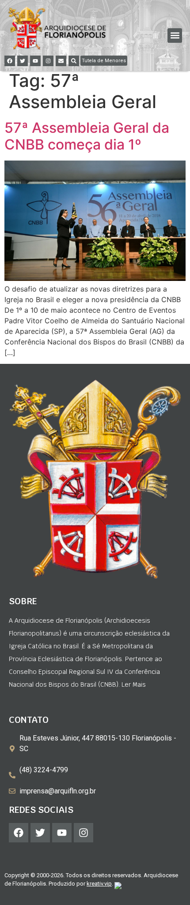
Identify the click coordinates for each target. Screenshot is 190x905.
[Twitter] (22, 61)
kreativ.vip (99, 883)
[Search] (73, 61)
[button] (174, 35)
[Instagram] (48, 61)
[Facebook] (9, 61)
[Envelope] (61, 61)
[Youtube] (35, 61)
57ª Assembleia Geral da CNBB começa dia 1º (86, 136)
